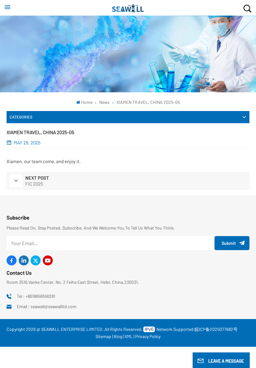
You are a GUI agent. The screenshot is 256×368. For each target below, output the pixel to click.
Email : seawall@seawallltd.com (46, 306)
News (104, 102)
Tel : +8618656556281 (36, 296)
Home (86, 102)
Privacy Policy (147, 336)
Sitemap (103, 336)
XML (129, 336)
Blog (118, 336)
